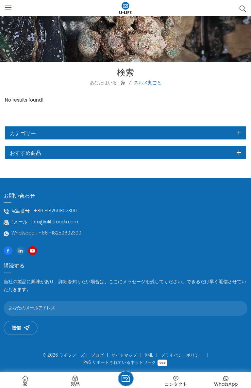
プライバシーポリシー (182, 355)
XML (149, 355)
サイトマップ (124, 355)
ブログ (97, 355)
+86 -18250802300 (55, 211)
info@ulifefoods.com (54, 222)
